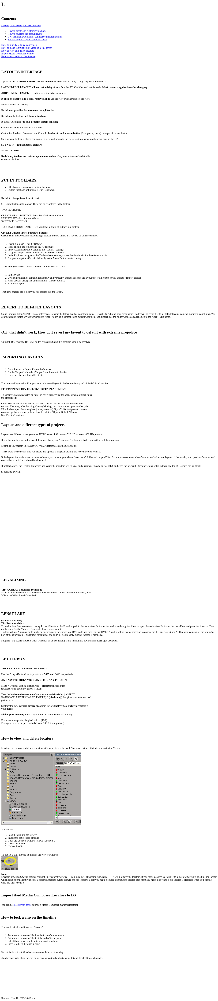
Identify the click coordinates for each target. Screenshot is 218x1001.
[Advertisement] (25, 524)
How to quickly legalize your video (19, 45)
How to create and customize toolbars (26, 31)
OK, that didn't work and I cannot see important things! (35, 36)
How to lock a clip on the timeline (18, 56)
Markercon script (22, 904)
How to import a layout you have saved (27, 39)
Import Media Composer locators (17, 53)
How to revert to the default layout (25, 33)
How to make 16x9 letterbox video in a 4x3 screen (26, 47)
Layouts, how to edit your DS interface (21, 25)
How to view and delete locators (17, 50)
